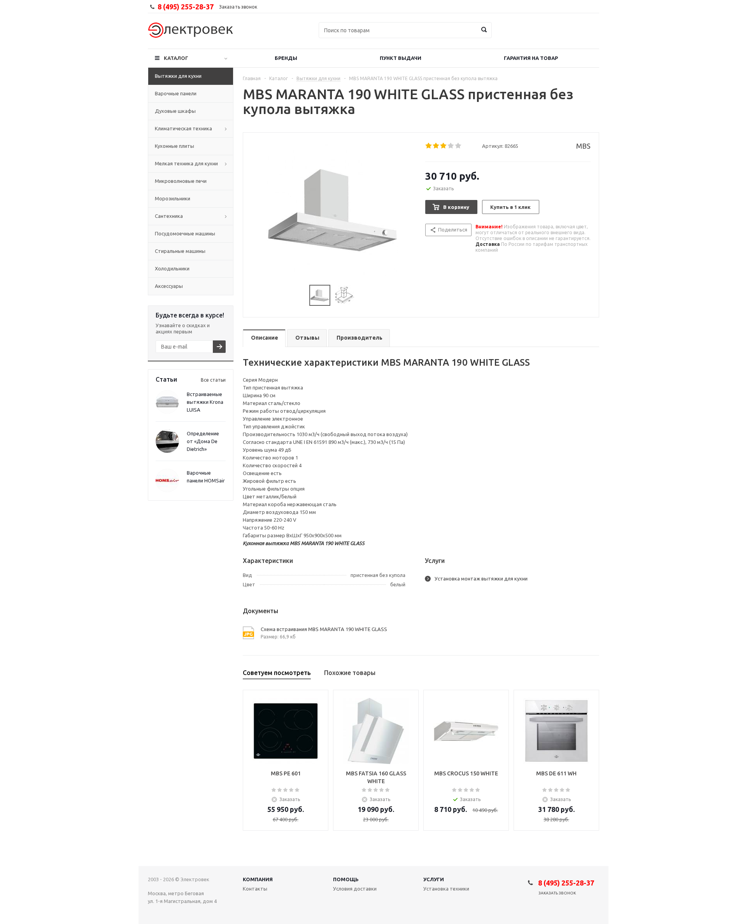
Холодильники (172, 268)
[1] (429, 146)
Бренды (286, 58)
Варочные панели (175, 93)
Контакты (255, 888)
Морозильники (172, 198)
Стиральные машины (180, 251)
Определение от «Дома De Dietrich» (203, 441)
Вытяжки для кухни (178, 76)
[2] (436, 146)
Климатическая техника (183, 128)
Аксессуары (169, 286)
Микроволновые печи (181, 181)
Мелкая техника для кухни (186, 163)
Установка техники (446, 888)
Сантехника (169, 216)
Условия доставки (355, 888)
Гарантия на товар (531, 58)
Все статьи (213, 379)
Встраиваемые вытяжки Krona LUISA (205, 401)
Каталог (176, 58)
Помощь (346, 879)
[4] (451, 146)
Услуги (433, 879)
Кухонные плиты (174, 146)
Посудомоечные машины (185, 233)
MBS (583, 146)
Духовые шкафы (175, 111)
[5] (458, 146)
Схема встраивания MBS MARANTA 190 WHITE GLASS (324, 629)
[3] (443, 146)
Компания (258, 879)
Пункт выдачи (400, 58)
